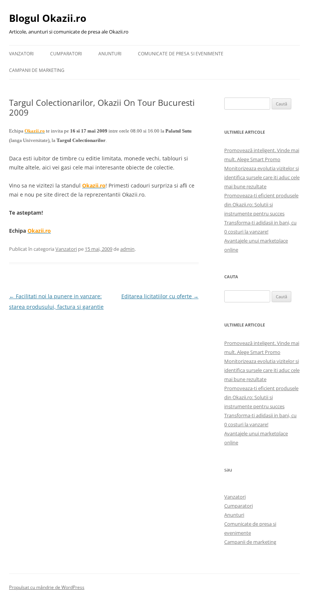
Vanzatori (21, 53)
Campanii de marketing (36, 70)
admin (127, 249)
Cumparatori (66, 53)
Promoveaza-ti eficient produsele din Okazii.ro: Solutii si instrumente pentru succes (261, 204)
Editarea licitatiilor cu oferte (160, 296)
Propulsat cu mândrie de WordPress (46, 587)
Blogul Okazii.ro (47, 18)
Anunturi (109, 53)
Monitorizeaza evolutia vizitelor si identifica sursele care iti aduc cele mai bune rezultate (262, 177)
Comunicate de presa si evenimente (180, 53)
